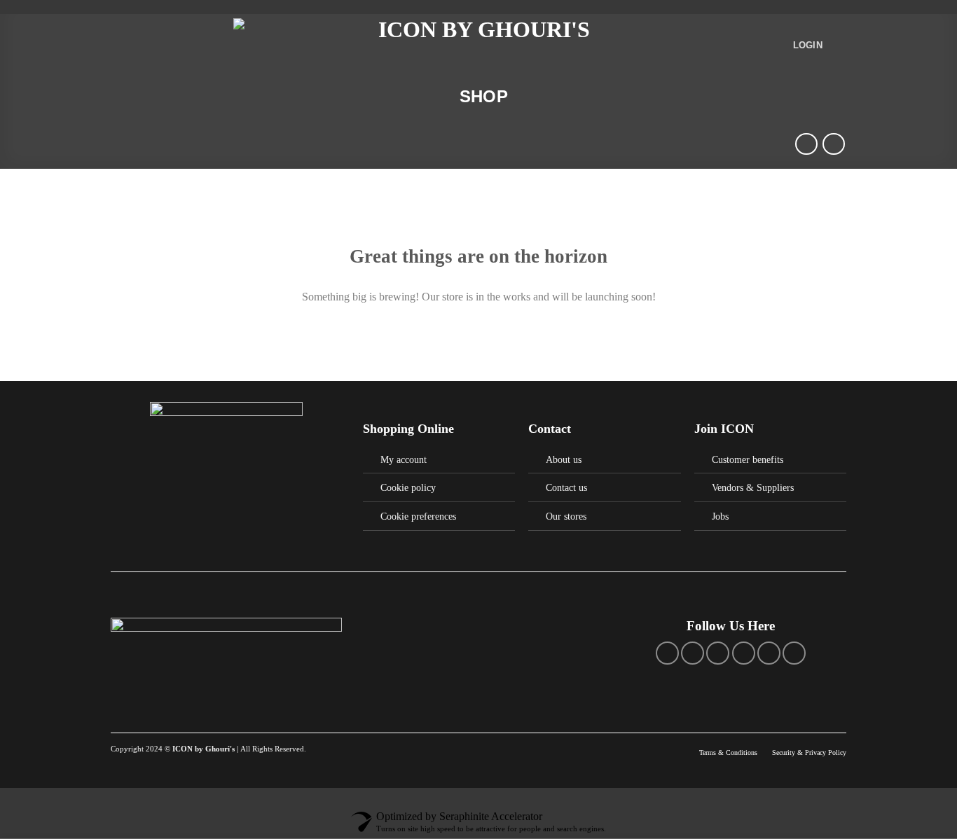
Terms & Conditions (729, 752)
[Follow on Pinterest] (743, 653)
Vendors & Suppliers (753, 487)
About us (563, 459)
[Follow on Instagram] (692, 653)
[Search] (444, 96)
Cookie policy (408, 487)
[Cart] (839, 45)
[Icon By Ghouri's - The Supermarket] (478, 46)
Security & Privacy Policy (809, 752)
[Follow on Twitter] (717, 653)
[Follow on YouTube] (794, 653)
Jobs (720, 516)
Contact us (566, 487)
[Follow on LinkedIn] (768, 653)
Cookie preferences (418, 516)
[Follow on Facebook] (667, 653)
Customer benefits (747, 459)
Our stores (566, 516)
